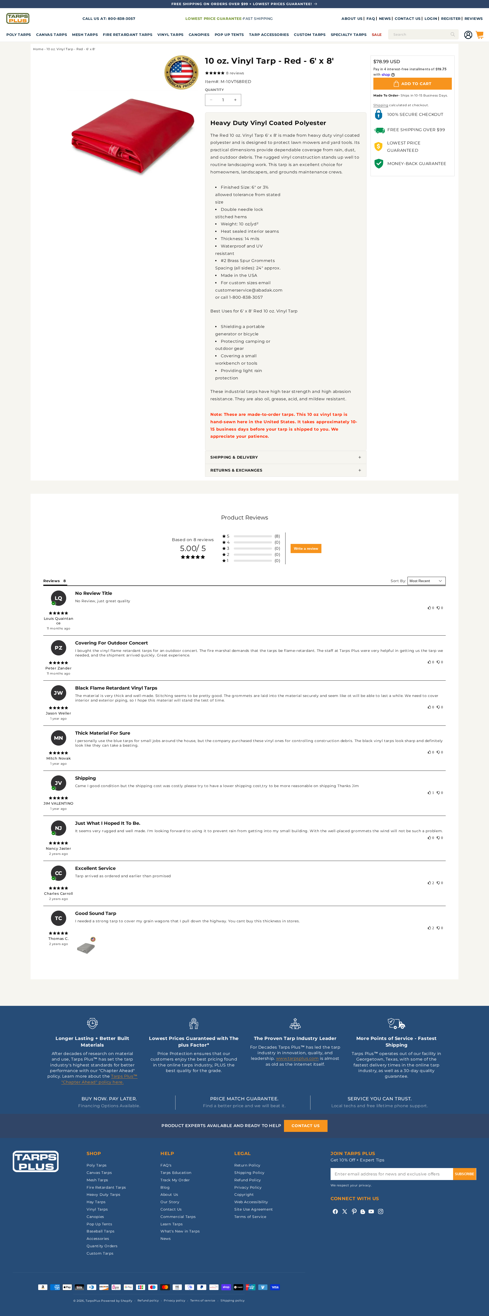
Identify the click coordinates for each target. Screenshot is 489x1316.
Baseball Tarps (100, 1231)
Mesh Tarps (85, 34)
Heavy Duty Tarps (103, 1194)
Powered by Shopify (116, 1301)
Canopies (199, 34)
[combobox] (423, 34)
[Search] (452, 34)
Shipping (380, 105)
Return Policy (247, 1165)
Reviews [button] (51, 581)
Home (38, 49)
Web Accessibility (251, 1202)
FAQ (370, 18)
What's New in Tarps (180, 1231)
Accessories (98, 1238)
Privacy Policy (248, 1187)
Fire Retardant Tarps (127, 34)
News (165, 1238)
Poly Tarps (18, 34)
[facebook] (335, 1211)
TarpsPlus (93, 1301)
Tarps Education (176, 1172)
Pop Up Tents (229, 34)
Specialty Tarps (349, 34)
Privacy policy (174, 1300)
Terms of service (202, 1300)
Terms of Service (250, 1216)
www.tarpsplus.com (297, 1058)
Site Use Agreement (253, 1209)
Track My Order (175, 1180)
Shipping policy (233, 1300)
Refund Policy (247, 1180)
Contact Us (171, 1209)
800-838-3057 (121, 18)
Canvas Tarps (51, 34)
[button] (18, 34)
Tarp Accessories (269, 34)
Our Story (169, 1202)
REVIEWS (474, 18)
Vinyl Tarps (170, 34)
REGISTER (451, 18)
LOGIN (431, 18)
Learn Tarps (171, 1224)
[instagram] (380, 1211)
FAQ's (166, 1165)
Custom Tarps (100, 1253)
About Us (169, 1194)
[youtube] (371, 1211)
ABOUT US (352, 18)
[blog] (362, 1214)
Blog (165, 1187)
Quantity (214, 90)
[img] (58, 613)
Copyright (244, 1194)
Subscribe (464, 1174)
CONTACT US (408, 18)
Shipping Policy (249, 1172)
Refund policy (148, 1300)
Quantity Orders (102, 1246)
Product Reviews (244, 517)
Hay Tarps (96, 1202)
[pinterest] (354, 1211)
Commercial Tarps (178, 1216)
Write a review (306, 548)
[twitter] (344, 1211)
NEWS (385, 18)
